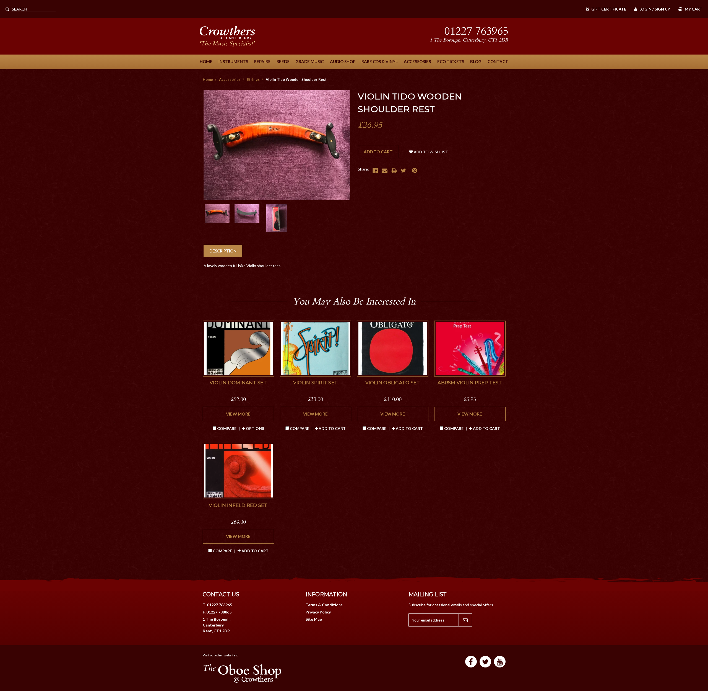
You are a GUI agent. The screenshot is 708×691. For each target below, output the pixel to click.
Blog (475, 61)
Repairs (262, 61)
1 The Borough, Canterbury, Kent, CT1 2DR (216, 625)
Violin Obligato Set (392, 382)
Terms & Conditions (324, 604)
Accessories (417, 61)
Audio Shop (342, 61)
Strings (253, 79)
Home (206, 61)
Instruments (233, 61)
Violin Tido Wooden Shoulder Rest (296, 79)
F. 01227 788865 (217, 612)
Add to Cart (332, 428)
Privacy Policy (318, 612)
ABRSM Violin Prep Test (470, 382)
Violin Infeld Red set (238, 505)
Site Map (314, 619)
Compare (226, 428)
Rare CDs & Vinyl (379, 61)
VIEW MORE (238, 413)
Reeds (283, 61)
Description (222, 250)
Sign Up (662, 9)
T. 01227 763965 (217, 604)
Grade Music (309, 61)
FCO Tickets (450, 61)
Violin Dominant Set (238, 382)
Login (645, 9)
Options (254, 428)
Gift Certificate (608, 9)
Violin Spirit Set (315, 382)
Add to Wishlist (430, 151)
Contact (498, 61)
